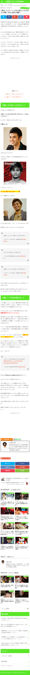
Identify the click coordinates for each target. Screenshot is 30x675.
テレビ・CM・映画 (6, 458)
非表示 (16, 90)
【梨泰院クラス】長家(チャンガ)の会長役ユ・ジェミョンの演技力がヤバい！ (14, 637)
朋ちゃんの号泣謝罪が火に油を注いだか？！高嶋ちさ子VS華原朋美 (14, 625)
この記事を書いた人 (7, 439)
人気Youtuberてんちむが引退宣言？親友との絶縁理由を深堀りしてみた (14, 644)
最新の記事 (17, 439)
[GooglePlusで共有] (15, 17)
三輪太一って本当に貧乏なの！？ (13, 97)
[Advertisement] (15, 74)
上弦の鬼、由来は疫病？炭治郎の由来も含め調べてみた (14, 619)
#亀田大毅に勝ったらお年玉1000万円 (13, 361)
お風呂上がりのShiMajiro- (15, 1)
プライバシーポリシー (7, 665)
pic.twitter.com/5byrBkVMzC (10, 363)
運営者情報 (4, 661)
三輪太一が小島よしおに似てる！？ (14, 94)
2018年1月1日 (21, 366)
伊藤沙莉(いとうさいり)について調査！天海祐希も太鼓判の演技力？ (14, 631)
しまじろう (9, 561)
